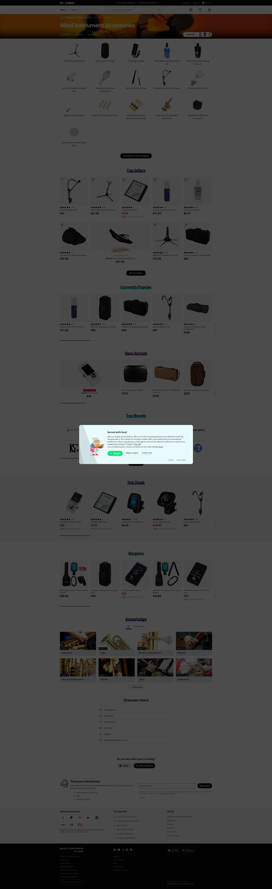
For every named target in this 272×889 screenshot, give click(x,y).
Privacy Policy (181, 460)
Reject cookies (132, 453)
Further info (147, 453)
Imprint (171, 460)
